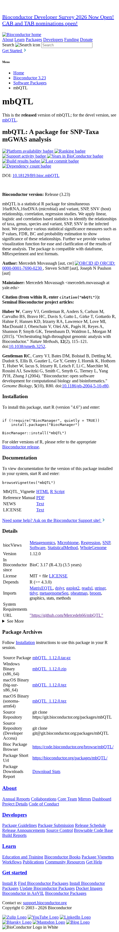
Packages (34, 39)
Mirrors (84, 799)
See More (15, 621)
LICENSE (58, 576)
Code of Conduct (44, 804)
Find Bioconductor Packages (43, 883)
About (7, 39)
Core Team (67, 799)
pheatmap (79, 593)
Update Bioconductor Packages (47, 888)
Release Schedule (90, 825)
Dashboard (101, 799)
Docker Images (89, 888)
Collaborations (43, 799)
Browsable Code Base (93, 830)
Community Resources (65, 862)
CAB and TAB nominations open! (40, 23)
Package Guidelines (19, 825)
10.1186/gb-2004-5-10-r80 (85, 385)
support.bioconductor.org (45, 902)
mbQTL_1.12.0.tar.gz (51, 657)
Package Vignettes (98, 857)
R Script (57, 491)
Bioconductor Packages (65, 893)
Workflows (12, 862)
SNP (106, 542)
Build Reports (14, 835)
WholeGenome (93, 547)
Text (40, 503)
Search (8, 44)
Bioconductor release (20, 446)
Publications (33, 862)
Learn (19, 39)
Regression (90, 542)
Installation (25, 642)
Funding (71, 39)
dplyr (59, 588)
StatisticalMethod (63, 547)
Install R (9, 883)
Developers (53, 39)
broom (95, 593)
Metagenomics (42, 542)
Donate (86, 39)
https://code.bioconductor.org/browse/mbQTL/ (72, 746)
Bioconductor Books (62, 857)
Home (18, 72)
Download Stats (46, 771)
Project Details (15, 804)
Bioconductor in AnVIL (23, 893)
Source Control (59, 830)
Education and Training (22, 857)
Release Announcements (23, 830)
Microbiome (68, 542)
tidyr (33, 593)
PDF (40, 497)
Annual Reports (16, 799)
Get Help (94, 862)
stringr (100, 588)
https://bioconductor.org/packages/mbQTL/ (69, 758)
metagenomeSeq (54, 593)
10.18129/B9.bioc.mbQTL (36, 175)
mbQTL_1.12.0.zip (49, 668)
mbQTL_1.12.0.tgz (49, 685)
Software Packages (29, 82)
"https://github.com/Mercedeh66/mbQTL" (66, 615)
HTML (42, 491)
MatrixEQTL (41, 588)
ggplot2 (72, 588)
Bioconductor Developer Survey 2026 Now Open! (58, 17)
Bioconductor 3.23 (29, 77)
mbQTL (9, 120)
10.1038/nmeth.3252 (27, 346)
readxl (87, 588)
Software (37, 547)
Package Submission (56, 825)
